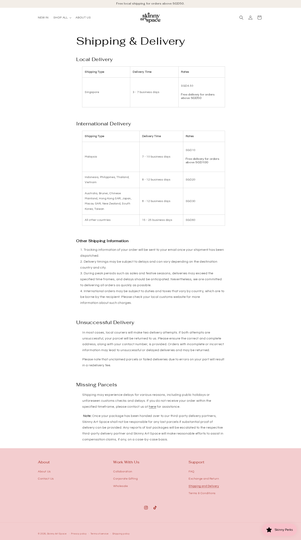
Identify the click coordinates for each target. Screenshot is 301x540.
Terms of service (100, 534)
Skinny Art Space (57, 534)
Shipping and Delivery (204, 486)
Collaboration (122, 471)
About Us (44, 471)
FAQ (192, 471)
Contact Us (46, 478)
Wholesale (120, 486)
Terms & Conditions (202, 493)
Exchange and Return (204, 478)
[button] (62, 17)
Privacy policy (79, 534)
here (152, 406)
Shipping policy (121, 534)
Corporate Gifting (125, 478)
